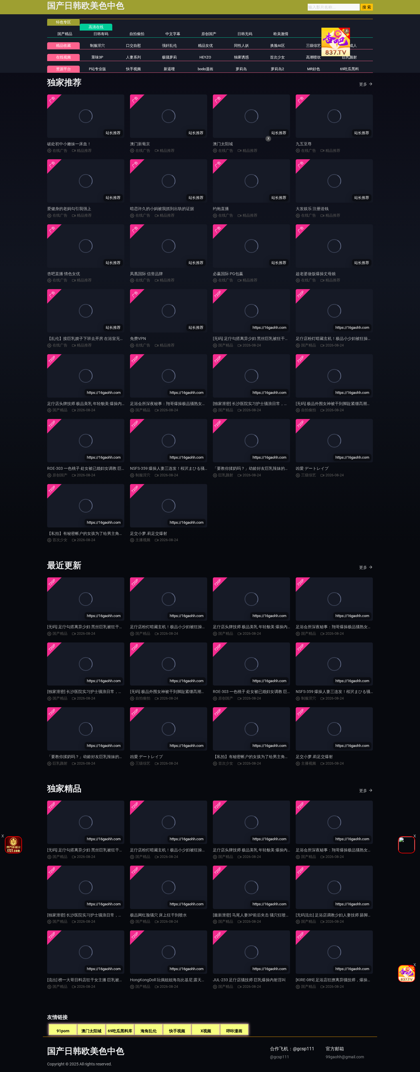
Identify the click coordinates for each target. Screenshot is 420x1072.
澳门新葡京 (140, 144)
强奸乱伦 (169, 45)
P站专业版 (97, 69)
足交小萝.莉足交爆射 (148, 533)
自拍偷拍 (136, 34)
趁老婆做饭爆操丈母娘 (316, 273)
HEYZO (205, 57)
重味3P (97, 57)
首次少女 (277, 57)
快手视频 (177, 1031)
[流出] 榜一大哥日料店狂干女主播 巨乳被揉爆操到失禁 (95, 980)
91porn (63, 1031)
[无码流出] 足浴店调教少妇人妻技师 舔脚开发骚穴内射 (344, 915)
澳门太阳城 (223, 144)
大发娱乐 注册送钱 (312, 208)
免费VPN (138, 338)
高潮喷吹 (313, 57)
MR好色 (313, 69)
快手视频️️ (133, 69)
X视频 (206, 1031)
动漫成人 (349, 45)
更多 (363, 84)
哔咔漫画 (234, 1031)
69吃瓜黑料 (349, 69)
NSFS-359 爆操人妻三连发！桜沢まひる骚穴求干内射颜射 (181, 468)
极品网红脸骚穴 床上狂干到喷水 (158, 915)
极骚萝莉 (169, 57)
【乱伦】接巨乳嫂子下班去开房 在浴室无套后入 (89, 338)
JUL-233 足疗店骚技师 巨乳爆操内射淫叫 (249, 980)
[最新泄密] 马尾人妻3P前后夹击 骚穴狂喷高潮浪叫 (257, 915)
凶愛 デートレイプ (312, 468)
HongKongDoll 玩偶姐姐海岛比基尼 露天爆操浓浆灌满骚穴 (181, 980)
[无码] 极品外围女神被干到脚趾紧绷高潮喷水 (335, 403)
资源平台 (63, 69)
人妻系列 (133, 57)
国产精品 (64, 34)
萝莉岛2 (277, 69)
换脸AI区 (277, 45)
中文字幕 (172, 34)
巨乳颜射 (349, 57)
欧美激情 (280, 34)
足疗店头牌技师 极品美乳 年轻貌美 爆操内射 (86, 403)
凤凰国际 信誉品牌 (146, 273)
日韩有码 (100, 34)
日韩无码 (244, 34)
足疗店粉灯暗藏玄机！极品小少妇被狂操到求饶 (338, 338)
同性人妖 (241, 45)
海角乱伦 (149, 1031)
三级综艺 (313, 45)
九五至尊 (304, 144)
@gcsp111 (279, 1057)
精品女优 (205, 45)
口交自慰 (133, 45)
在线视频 (63, 57)
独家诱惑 (241, 57)
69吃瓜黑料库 (120, 1031)
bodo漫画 (205, 69)
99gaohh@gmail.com (345, 1057)
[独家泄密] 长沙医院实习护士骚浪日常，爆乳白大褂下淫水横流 (268, 403)
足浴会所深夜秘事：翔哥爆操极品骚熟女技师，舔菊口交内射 (184, 403)
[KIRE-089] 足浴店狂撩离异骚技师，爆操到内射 (337, 980)
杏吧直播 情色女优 (63, 273)
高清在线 (96, 27)
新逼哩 (169, 69)
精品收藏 (63, 45)
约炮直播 (221, 208)
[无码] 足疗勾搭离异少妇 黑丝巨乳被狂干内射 (253, 338)
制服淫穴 (97, 45)
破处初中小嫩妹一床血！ (69, 144)
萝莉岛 (241, 69)
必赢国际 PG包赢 (228, 273)
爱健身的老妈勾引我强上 (69, 208)
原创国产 (208, 34)
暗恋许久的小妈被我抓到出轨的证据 (162, 208)
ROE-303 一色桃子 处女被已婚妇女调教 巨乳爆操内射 (94, 468)
